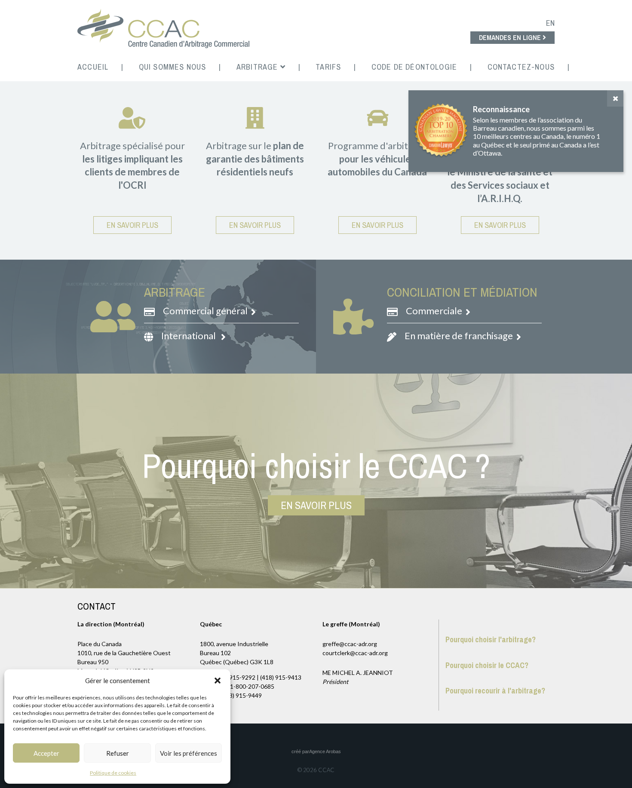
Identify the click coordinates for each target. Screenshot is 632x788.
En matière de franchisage (459, 335)
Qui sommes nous (172, 66)
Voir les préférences (188, 753)
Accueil (92, 66)
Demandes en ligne (511, 37)
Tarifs (328, 66)
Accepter (46, 753)
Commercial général (206, 310)
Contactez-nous (521, 66)
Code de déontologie (414, 66)
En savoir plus (132, 225)
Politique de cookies (113, 773)
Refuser (117, 753)
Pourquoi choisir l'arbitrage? (490, 639)
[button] (217, 680)
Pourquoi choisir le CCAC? (486, 665)
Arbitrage (258, 66)
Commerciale (435, 310)
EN (550, 23)
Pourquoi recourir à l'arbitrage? (495, 690)
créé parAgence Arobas (316, 751)
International (190, 335)
